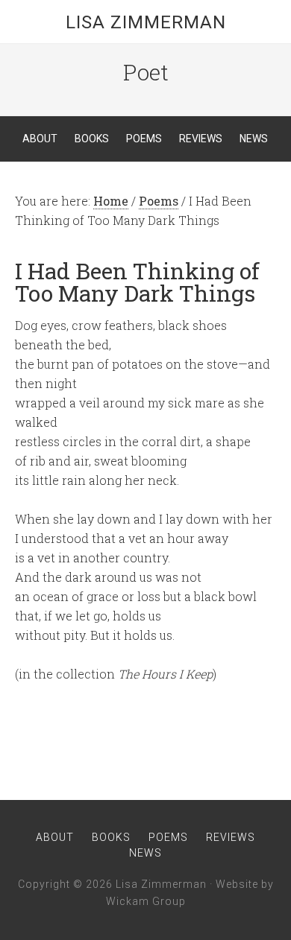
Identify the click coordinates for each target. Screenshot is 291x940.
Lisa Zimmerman (146, 22)
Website (237, 884)
